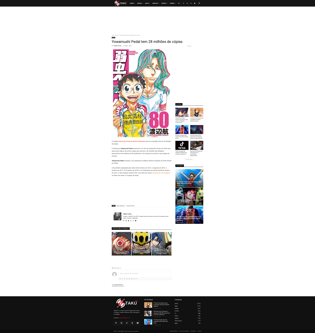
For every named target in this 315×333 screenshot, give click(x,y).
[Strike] (127, 279)
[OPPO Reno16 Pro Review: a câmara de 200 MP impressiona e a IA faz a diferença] (148, 313)
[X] (190, 3)
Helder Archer (117, 45)
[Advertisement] (157, 20)
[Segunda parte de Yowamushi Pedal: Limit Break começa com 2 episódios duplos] (161, 244)
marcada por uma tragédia (161, 173)
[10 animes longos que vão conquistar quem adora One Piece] (189, 178)
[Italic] (122, 279)
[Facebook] (183, 3)
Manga (116, 35)
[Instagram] (187, 3)
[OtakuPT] (120, 3)
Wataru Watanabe (139, 141)
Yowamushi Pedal (124, 141)
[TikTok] (130, 220)
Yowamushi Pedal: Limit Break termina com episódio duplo (141, 252)
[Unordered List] (132, 279)
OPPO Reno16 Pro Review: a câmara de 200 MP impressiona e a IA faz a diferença (161, 313)
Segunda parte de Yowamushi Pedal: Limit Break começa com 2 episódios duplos (161, 251)
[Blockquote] (134, 279)
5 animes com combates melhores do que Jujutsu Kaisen (189, 201)
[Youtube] (194, 3)
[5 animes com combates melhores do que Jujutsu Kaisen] (189, 196)
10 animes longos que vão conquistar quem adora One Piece (189, 182)
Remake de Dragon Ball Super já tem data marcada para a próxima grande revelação (188, 218)
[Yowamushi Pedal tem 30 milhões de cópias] (121, 244)
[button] (199, 3)
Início (113, 35)
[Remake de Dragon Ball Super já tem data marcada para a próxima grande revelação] (182, 129)
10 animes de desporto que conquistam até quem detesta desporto (196, 119)
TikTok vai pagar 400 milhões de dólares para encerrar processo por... (181, 153)
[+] (136, 278)
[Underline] (125, 279)
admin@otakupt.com (124, 318)
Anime (141, 248)
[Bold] (120, 279)
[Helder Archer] (117, 217)
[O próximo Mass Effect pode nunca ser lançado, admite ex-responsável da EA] (196, 129)
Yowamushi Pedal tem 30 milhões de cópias (121, 252)
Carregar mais (188, 159)
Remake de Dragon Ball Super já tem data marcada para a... (181, 137)
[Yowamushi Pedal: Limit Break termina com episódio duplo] (141, 244)
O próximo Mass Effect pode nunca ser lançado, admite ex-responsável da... (196, 137)
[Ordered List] (129, 279)
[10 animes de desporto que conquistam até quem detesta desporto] (196, 112)
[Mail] (128, 220)
